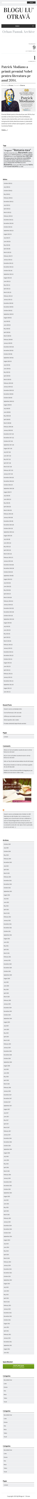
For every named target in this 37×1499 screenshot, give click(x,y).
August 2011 (7, 688)
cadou (30, 153)
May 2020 (6, 328)
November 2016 (8, 481)
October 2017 (7, 441)
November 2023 (8, 201)
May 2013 (6, 634)
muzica (9, 162)
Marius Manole (23, 161)
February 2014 (7, 601)
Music (5, 1394)
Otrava (11, 85)
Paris (18, 162)
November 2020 (8, 307)
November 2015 (8, 525)
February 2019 (7, 383)
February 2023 (7, 216)
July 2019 (6, 365)
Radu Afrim (23, 162)
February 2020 (7, 339)
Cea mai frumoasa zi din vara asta (12, 712)
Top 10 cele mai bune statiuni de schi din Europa (21, 761)
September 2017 (8, 445)
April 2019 (6, 376)
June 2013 (6, 630)
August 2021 (7, 278)
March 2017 (6, 466)
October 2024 (7, 190)
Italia (24, 158)
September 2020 (8, 314)
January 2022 (7, 259)
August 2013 (7, 623)
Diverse (22, 85)
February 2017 (7, 470)
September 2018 (8, 401)
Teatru (5, 1398)
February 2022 (7, 256)
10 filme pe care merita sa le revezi (12, 716)
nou (5, 810)
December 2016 (7, 477)
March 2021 (6, 292)
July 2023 (6, 205)
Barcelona (15, 153)
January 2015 (7, 561)
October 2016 (7, 485)
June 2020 (6, 325)
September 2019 (8, 358)
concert (25, 154)
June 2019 (6, 368)
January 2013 (7, 648)
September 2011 (8, 684)
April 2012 (6, 670)
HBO (27, 156)
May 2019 (6, 372)
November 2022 (8, 223)
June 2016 (6, 499)
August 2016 (7, 492)
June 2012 (6, 666)
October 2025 (7, 183)
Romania (8, 164)
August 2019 (7, 361)
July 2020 (6, 321)
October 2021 (7, 270)
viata (22, 166)
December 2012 (7, 652)
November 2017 (8, 437)
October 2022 (7, 227)
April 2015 (6, 550)
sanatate (14, 164)
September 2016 (8, 488)
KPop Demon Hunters (9, 765)
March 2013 (6, 641)
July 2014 (6, 583)
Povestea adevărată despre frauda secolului (15, 723)
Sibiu (20, 165)
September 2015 (8, 532)
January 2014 (7, 604)
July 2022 (6, 238)
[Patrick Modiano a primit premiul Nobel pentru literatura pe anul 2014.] (18, 111)
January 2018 (7, 430)
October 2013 (7, 615)
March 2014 (6, 597)
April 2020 (6, 332)
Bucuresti (22, 152)
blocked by (18, 1366)
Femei (18, 156)
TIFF (5, 166)
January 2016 (7, 517)
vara (19, 166)
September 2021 (8, 274)
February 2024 (7, 198)
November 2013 (8, 612)
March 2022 (6, 252)
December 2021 (7, 263)
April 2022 (6, 249)
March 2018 (6, 423)
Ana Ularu (6, 153)
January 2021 (7, 299)
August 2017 (7, 448)
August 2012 (7, 663)
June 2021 (6, 281)
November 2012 (8, 655)
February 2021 (7, 296)
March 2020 (6, 336)
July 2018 (6, 408)
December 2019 (7, 347)
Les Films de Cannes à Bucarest (13, 160)
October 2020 (7, 310)
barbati (11, 153)
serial (18, 164)
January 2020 (7, 343)
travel (9, 166)
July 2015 (6, 539)
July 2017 (6, 452)
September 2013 (8, 619)
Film (5, 1391)
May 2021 (6, 285)
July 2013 (6, 626)
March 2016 (6, 510)
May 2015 (6, 546)
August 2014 (7, 579)
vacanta (15, 166)
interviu (19, 158)
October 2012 (7, 659)
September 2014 (8, 575)
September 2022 (8, 230)
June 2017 (6, 456)
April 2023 (6, 209)
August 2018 (7, 405)
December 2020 (7, 303)
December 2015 (7, 521)
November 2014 (8, 568)
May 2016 (6, 503)
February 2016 (7, 514)
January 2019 (7, 387)
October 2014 (7, 572)
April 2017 (6, 463)
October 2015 (7, 528)
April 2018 (6, 419)
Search (31, 2)
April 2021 (6, 289)
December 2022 (7, 220)
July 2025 (6, 187)
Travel (5, 1402)
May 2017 (6, 459)
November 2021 (8, 267)
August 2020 (7, 318)
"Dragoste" (8, 150)
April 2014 (6, 594)
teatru (30, 165)
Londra (24, 160)
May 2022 (6, 245)
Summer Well (25, 164)
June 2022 (6, 241)
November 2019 (8, 350)
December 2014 (7, 565)
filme (24, 156)
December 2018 (7, 390)
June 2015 (6, 543)
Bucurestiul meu (8, 1380)
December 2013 (7, 608)
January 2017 (7, 474)
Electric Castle (12, 156)
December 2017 (7, 434)
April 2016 (6, 506)
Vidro (5, 761)
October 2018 (7, 397)
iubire (28, 158)
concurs (30, 154)
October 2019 (7, 354)
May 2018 (6, 416)
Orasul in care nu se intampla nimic (13, 709)
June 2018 (6, 412)
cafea (5, 154)
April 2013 (6, 637)
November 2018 (8, 394)
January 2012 (7, 677)
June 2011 (6, 692)
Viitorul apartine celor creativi (11, 720)
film (21, 156)
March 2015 (6, 554)
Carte (5, 1383)
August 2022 (7, 234)
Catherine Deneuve (16, 154)
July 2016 (6, 495)
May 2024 (6, 194)
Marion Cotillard (15, 161)
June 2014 (6, 586)
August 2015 (7, 535)
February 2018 (7, 427)
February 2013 (7, 644)
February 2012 (7, 673)
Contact (6, 737)
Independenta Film (11, 158)
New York (14, 162)
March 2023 (6, 212)
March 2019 (6, 379)
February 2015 (7, 557)
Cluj (22, 154)
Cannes (9, 154)
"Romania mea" (22, 150)
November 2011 (8, 681)
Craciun (6, 156)
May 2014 (6, 590)
